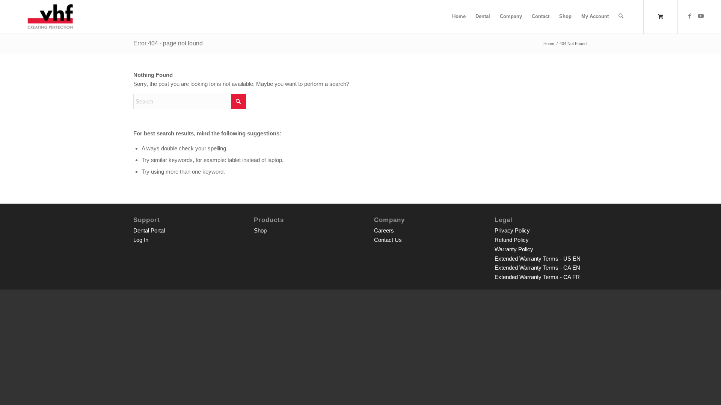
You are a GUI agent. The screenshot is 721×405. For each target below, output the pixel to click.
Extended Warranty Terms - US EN (538, 258)
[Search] (621, 16)
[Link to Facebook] (689, 16)
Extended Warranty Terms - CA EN (537, 267)
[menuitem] (459, 16)
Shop (260, 230)
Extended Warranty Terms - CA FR (537, 277)
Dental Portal (149, 230)
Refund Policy (512, 240)
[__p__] (50, 16)
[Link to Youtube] (701, 16)
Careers (384, 230)
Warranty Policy (514, 249)
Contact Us (388, 240)
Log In (140, 240)
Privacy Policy (512, 230)
